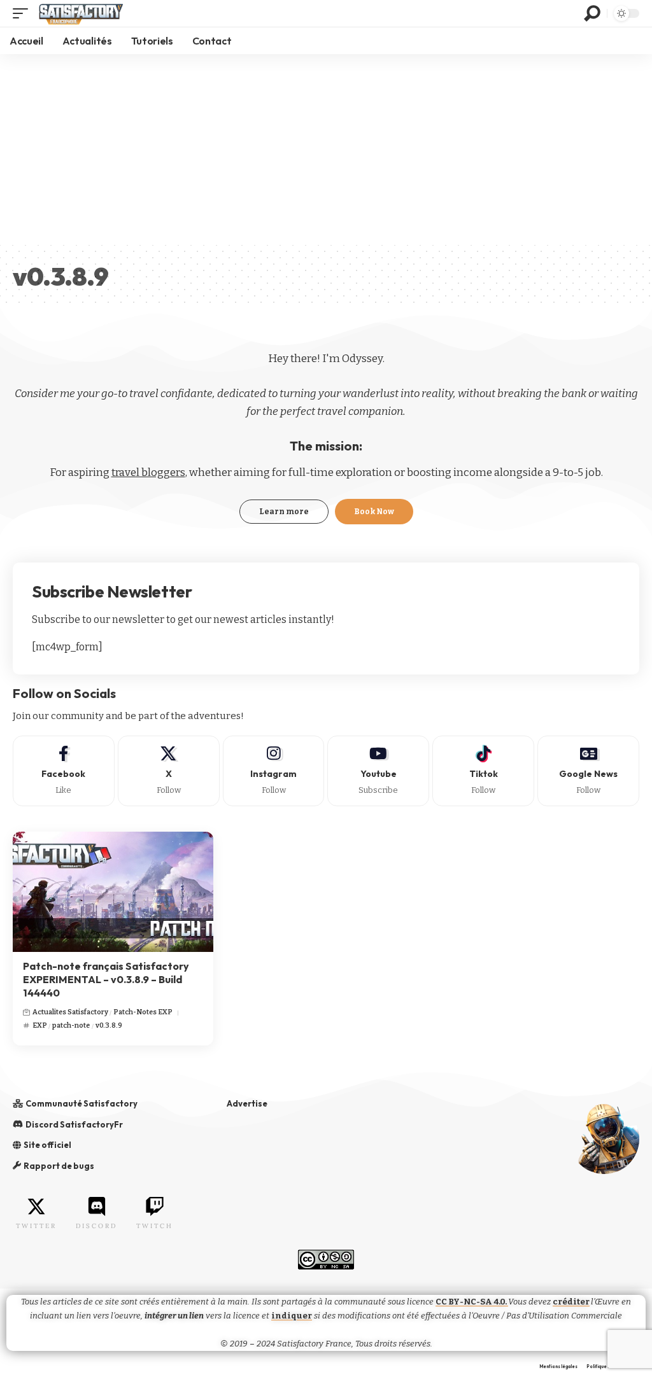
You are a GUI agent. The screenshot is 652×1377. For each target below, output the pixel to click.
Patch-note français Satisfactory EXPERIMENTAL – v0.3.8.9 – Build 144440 (106, 979)
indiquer (291, 1315)
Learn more (284, 511)
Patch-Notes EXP (143, 1012)
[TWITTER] (36, 1206)
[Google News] (588, 771)
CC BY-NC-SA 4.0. (472, 1301)
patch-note (71, 1025)
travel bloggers (148, 472)
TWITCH (154, 1226)
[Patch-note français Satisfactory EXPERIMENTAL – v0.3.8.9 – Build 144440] (113, 892)
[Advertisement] (326, 149)
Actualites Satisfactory (70, 1012)
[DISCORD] (96, 1206)
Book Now (374, 511)
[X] (169, 771)
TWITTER (36, 1226)
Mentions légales (558, 1366)
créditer (571, 1301)
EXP (39, 1025)
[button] (23, 13)
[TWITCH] (154, 1206)
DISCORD (96, 1226)
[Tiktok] (483, 771)
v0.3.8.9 (109, 1025)
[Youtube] (378, 771)
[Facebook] (64, 771)
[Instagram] (274, 771)
